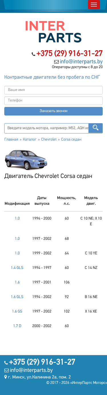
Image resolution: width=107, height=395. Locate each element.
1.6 (17, 282)
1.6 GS (17, 311)
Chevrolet (48, 139)
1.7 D (17, 326)
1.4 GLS (17, 268)
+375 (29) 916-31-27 (70, 54)
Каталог (30, 139)
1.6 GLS (17, 297)
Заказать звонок (54, 111)
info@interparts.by (81, 62)
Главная (11, 139)
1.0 (17, 218)
